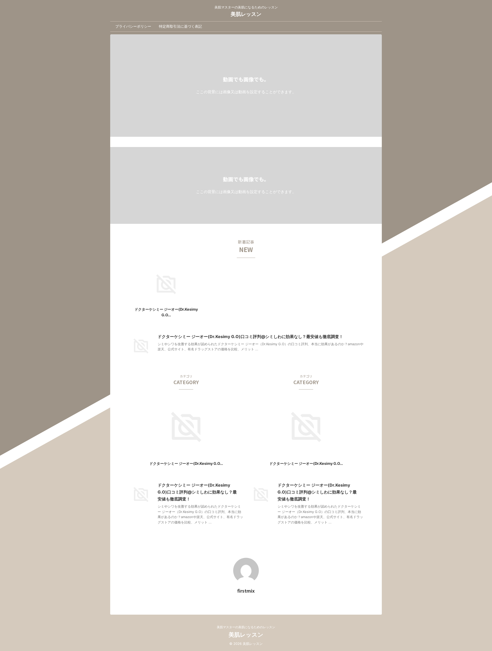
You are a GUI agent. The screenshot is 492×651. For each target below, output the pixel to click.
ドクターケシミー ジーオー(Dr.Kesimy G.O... (186, 463)
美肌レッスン (246, 14)
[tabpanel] (166, 291)
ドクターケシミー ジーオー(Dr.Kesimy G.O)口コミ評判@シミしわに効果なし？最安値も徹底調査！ (250, 336)
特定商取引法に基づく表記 (180, 26)
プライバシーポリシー (133, 26)
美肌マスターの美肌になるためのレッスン (246, 627)
